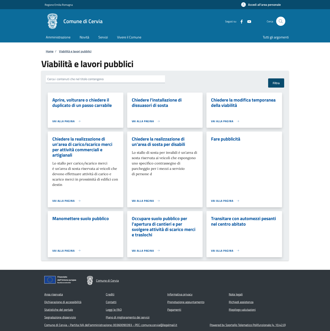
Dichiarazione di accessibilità (62, 302)
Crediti (110, 294)
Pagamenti (174, 309)
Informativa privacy (179, 294)
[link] (67, 121)
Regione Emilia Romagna (59, 5)
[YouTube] (248, 21)
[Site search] (280, 21)
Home (49, 51)
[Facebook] (240, 21)
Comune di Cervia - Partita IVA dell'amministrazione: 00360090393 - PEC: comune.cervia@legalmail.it (110, 325)
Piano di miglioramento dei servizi (128, 317)
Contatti (111, 302)
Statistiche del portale (58, 309)
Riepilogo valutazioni (242, 309)
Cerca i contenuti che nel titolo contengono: (75, 79)
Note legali (236, 294)
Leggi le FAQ (114, 309)
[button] (261, 4)
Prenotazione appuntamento (185, 302)
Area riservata (53, 294)
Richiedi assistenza (241, 302)
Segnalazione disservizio (60, 317)
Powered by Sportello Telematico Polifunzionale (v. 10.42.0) (248, 325)
